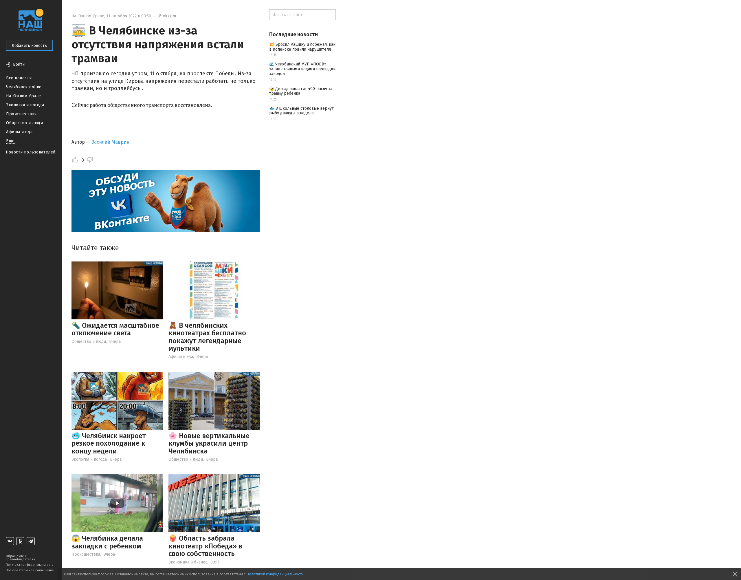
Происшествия (21, 113)
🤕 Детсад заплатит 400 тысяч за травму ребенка (300, 91)
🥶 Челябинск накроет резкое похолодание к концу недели (108, 443)
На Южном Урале (23, 96)
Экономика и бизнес (187, 562)
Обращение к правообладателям (20, 558)
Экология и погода (25, 105)
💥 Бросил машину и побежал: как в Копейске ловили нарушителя (302, 47)
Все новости (19, 78)
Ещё (10, 140)
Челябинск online (24, 87)
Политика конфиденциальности (30, 564)
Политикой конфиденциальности (275, 574)
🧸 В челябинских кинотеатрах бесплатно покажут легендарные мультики (207, 336)
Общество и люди (24, 122)
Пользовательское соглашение (30, 570)
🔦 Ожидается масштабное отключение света (115, 329)
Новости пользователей (31, 152)
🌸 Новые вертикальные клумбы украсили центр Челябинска (209, 443)
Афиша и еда (19, 131)
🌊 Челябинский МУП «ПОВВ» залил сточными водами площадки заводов (302, 69)
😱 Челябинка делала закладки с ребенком (107, 542)
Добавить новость (29, 45)
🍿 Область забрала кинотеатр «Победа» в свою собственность (205, 546)
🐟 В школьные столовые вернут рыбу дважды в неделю (301, 111)
